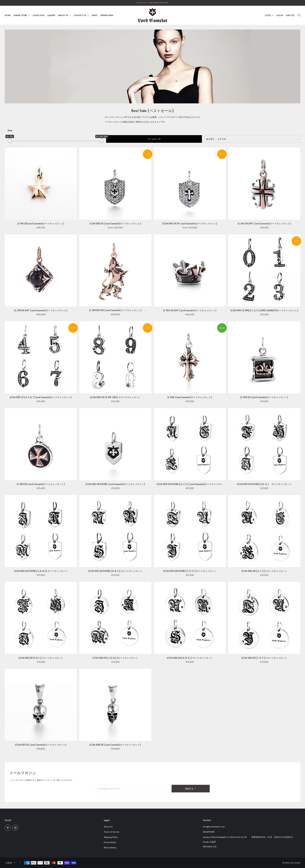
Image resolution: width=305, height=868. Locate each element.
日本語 (268, 15)
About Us (63, 15)
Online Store (20, 15)
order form (106, 15)
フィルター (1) (154, 139)
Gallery (51, 15)
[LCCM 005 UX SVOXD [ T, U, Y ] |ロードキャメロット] (190, 531)
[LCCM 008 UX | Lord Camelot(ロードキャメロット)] (115, 705)
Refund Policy (110, 847)
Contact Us (80, 15)
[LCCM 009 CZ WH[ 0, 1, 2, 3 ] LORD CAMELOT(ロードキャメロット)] (264, 270)
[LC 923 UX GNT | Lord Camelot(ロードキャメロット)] (190, 270)
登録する (189, 788)
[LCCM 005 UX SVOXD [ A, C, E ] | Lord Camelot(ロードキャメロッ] (190, 444)
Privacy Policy (110, 842)
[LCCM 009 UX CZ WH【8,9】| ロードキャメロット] (115, 357)
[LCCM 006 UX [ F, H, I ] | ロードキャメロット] (41, 618)
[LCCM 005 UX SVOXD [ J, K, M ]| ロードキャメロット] (41, 531)
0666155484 (209, 831)
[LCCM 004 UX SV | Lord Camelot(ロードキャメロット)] (190, 184)
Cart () (290, 15)
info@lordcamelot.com (214, 826)
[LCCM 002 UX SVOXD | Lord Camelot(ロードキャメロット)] (115, 444)
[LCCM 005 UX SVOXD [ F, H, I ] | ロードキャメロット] (264, 444)
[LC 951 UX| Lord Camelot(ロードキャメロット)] (41, 184)
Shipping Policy (111, 837)
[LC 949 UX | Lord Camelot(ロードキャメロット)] (264, 357)
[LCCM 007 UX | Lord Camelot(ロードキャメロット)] (41, 705)
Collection (38, 15)
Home (8, 15)
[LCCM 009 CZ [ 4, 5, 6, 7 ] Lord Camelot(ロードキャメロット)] (41, 357)
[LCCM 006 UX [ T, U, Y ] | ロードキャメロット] (264, 618)
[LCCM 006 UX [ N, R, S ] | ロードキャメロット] (190, 618)
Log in (280, 15)
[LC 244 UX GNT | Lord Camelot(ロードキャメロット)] (264, 183)
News (94, 15)
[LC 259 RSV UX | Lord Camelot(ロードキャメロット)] (115, 270)
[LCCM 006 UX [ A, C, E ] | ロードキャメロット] (264, 531)
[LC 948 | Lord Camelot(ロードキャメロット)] (190, 357)
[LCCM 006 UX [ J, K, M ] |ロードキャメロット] (115, 618)
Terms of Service (111, 831)
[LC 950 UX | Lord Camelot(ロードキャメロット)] (41, 444)
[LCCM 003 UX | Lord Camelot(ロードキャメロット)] (115, 184)
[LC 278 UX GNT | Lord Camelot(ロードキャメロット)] (41, 270)
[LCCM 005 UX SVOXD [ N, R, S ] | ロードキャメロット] (115, 531)
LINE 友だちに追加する (254, 854)
